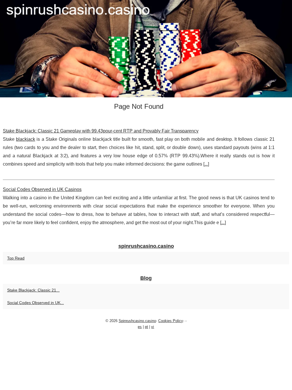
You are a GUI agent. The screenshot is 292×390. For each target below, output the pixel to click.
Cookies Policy (170, 321)
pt (146, 327)
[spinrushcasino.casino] (146, 48)
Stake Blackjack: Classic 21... (33, 290)
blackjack (25, 139)
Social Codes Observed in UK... (35, 302)
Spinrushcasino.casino (137, 321)
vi (152, 327)
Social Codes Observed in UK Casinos (42, 189)
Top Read (16, 258)
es (140, 327)
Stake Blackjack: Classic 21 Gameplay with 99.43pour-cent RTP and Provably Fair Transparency (100, 130)
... (206, 164)
